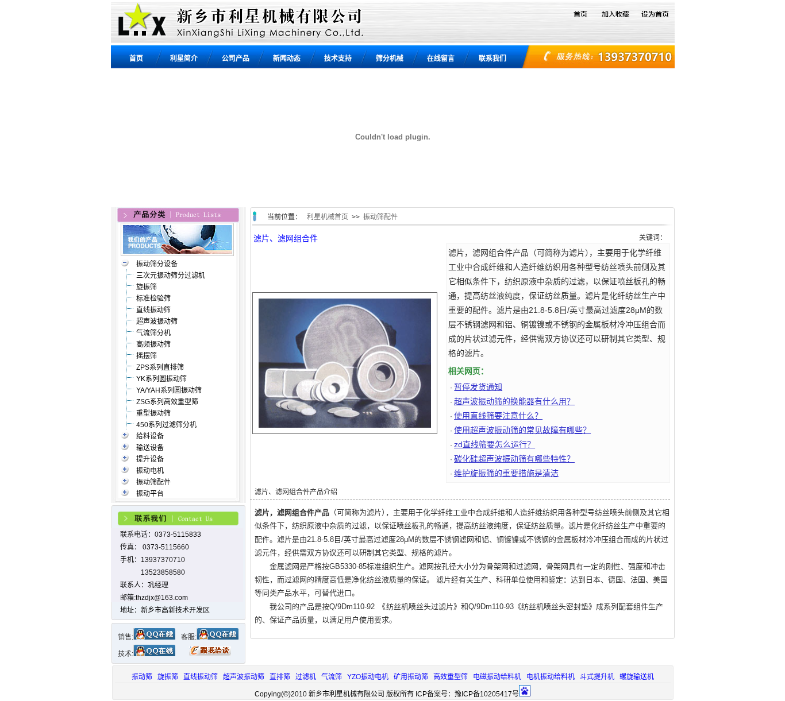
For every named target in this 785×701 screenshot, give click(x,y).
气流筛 (331, 677)
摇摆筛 (146, 356)
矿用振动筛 (411, 677)
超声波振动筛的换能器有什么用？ (514, 401)
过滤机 (305, 677)
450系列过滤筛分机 (166, 425)
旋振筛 (146, 287)
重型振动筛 (153, 413)
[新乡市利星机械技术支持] (154, 654)
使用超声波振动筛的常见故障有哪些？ (522, 430)
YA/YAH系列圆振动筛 (169, 390)
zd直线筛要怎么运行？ (494, 444)
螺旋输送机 (636, 677)
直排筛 (280, 677)
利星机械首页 (327, 217)
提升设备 (150, 459)
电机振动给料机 (550, 677)
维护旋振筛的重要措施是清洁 (506, 473)
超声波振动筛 (157, 321)
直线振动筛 (153, 310)
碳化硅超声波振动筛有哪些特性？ (514, 458)
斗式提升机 (597, 677)
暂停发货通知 (478, 387)
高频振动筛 (153, 344)
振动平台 (150, 494)
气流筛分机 (153, 333)
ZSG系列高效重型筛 (167, 402)
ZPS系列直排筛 (160, 367)
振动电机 (150, 471)
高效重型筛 (450, 677)
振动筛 (142, 677)
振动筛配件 (153, 482)
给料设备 (150, 436)
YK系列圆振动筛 (161, 379)
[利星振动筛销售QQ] (154, 637)
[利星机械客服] (217, 637)
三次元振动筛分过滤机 (170, 276)
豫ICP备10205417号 (487, 694)
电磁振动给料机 (497, 677)
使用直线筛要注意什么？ (498, 415)
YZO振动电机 (367, 677)
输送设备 (150, 448)
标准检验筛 (153, 299)
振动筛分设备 (157, 264)
